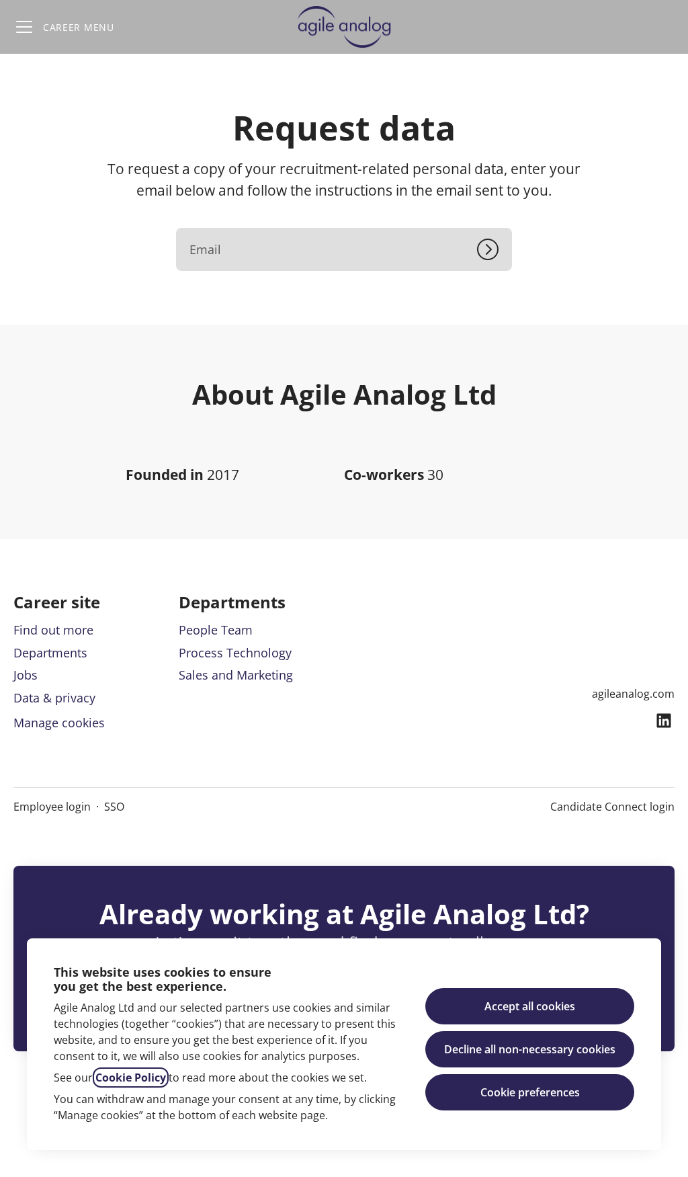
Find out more (53, 630)
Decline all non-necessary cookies (529, 1049)
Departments (50, 653)
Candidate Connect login (612, 806)
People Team (216, 630)
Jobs (25, 675)
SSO (114, 806)
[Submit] (494, 249)
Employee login (52, 806)
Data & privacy (54, 698)
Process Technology (235, 653)
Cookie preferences (530, 1092)
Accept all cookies (529, 1006)
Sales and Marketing (236, 675)
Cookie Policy (130, 1077)
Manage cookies (59, 723)
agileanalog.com (633, 693)
